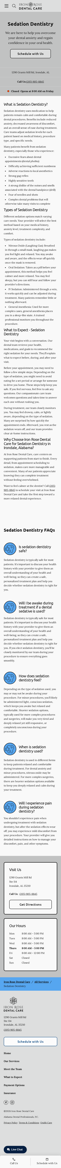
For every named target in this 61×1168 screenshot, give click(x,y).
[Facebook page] (6, 1102)
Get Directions (31, 904)
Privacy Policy (11, 1122)
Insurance (10, 1093)
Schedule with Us (31, 54)
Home (7, 1053)
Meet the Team (13, 1069)
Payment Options (14, 1085)
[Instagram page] (12, 1102)
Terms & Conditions (29, 1122)
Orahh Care (46, 1122)
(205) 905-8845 (35, 81)
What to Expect (13, 1077)
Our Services (11, 1061)
